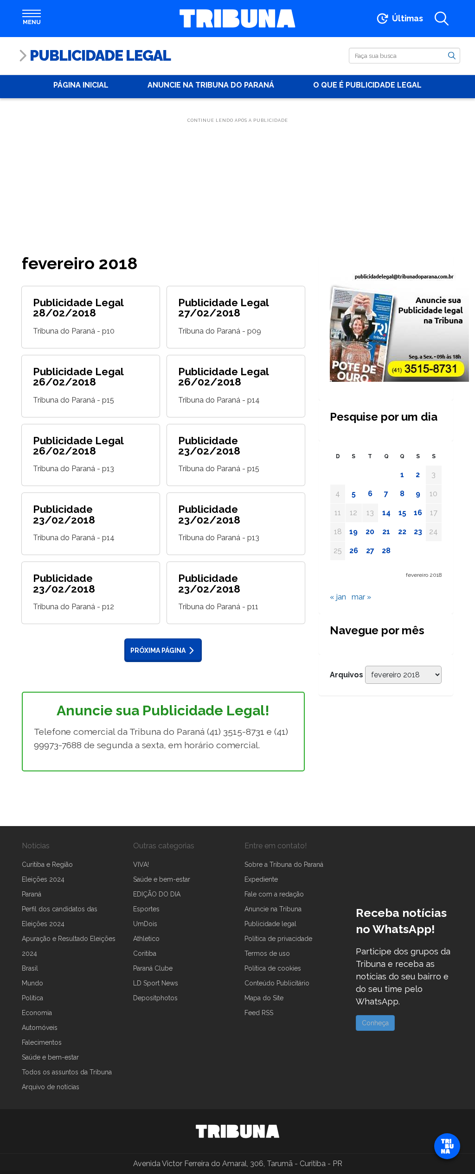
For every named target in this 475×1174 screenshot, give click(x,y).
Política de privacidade (278, 938)
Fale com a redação (274, 894)
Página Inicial (81, 85)
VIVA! (141, 864)
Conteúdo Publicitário (276, 983)
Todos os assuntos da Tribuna (67, 1072)
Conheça (375, 1023)
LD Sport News (155, 983)
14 (386, 512)
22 (402, 531)
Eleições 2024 (43, 879)
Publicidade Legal (100, 55)
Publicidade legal (270, 924)
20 (370, 531)
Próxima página (158, 650)
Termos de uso (267, 953)
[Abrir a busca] (441, 18)
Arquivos (346, 674)
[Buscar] (451, 55)
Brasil (30, 968)
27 (370, 550)
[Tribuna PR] (237, 1131)
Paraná (31, 894)
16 (418, 512)
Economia (37, 1012)
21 (386, 531)
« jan (338, 597)
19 (353, 531)
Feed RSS (258, 1012)
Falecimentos (42, 1042)
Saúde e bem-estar (50, 1057)
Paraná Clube (153, 968)
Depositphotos (155, 998)
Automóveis (40, 1027)
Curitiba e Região (47, 864)
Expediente (261, 879)
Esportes (146, 909)
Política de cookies (272, 968)
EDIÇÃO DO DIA (156, 894)
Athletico (146, 938)
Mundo (32, 983)
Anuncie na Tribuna (273, 909)
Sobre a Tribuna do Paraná (283, 864)
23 (418, 531)
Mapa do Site (263, 998)
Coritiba (144, 953)
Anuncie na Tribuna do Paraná (211, 85)
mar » (361, 597)
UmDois (145, 924)
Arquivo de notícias (50, 1087)
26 (353, 550)
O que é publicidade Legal (367, 85)
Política (32, 998)
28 (386, 550)
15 (402, 512)
